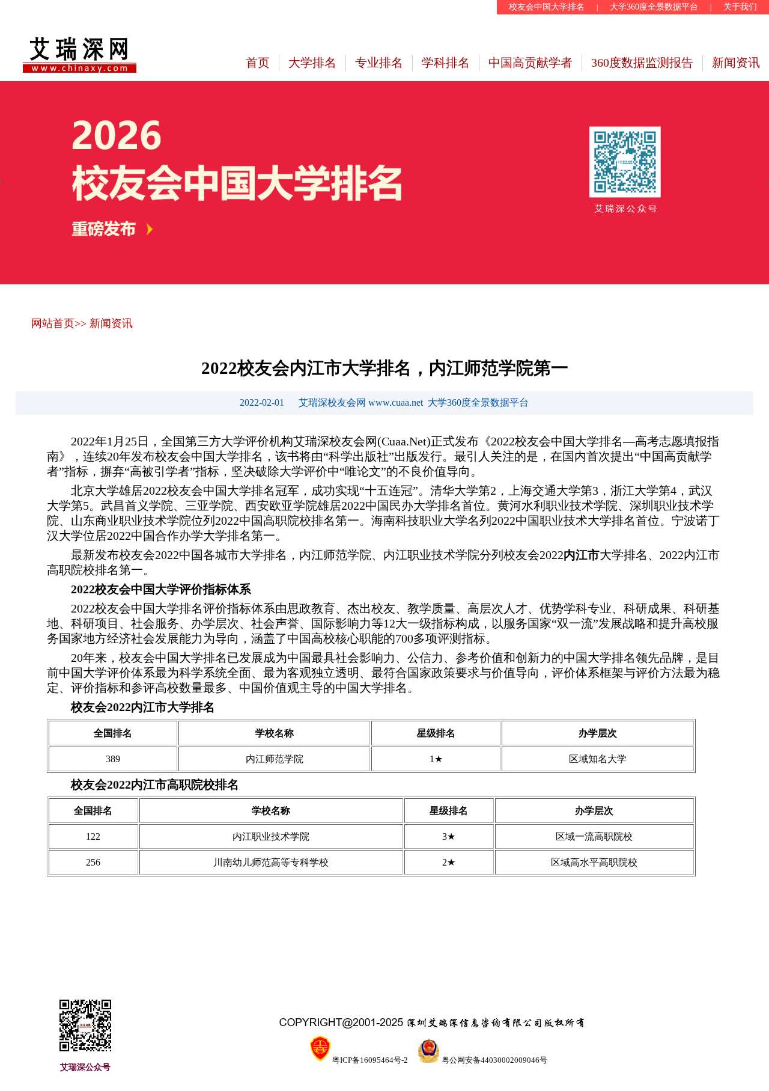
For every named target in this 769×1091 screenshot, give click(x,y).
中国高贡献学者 (530, 62)
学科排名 (446, 62)
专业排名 (379, 62)
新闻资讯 (736, 62)
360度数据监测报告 (642, 62)
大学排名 (312, 62)
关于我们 (740, 6)
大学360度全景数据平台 (654, 6)
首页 (258, 62)
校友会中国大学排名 (547, 6)
